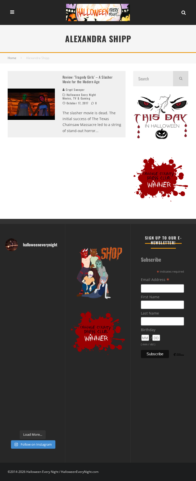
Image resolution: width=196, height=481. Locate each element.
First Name (150, 296)
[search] (180, 78)
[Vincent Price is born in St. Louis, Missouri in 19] (18, 350)
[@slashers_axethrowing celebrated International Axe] (47, 298)
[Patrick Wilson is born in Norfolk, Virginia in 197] (47, 264)
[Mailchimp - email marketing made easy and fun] (178, 358)
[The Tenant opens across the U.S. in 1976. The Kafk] (47, 350)
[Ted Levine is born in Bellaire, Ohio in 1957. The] (18, 333)
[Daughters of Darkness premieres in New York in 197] (47, 333)
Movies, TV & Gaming (76, 98)
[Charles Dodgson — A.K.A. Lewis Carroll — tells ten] (18, 264)
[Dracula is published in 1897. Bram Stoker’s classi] (18, 367)
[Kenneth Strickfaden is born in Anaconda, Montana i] (18, 384)
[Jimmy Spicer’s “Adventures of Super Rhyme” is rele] (18, 401)
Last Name (150, 313)
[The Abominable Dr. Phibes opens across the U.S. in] (47, 419)
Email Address (155, 280)
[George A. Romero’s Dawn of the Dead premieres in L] (47, 367)
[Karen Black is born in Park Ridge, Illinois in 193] (47, 281)
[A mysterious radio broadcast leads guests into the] (18, 298)
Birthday (148, 329)
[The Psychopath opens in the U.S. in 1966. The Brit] (47, 401)
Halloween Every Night (81, 94)
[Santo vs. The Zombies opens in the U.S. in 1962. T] (18, 316)
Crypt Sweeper (75, 90)
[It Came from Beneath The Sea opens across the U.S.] (18, 281)
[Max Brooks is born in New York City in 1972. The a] (47, 384)
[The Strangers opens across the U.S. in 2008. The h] (47, 316)
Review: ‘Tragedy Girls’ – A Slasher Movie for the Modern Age (88, 79)
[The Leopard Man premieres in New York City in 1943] (18, 419)
